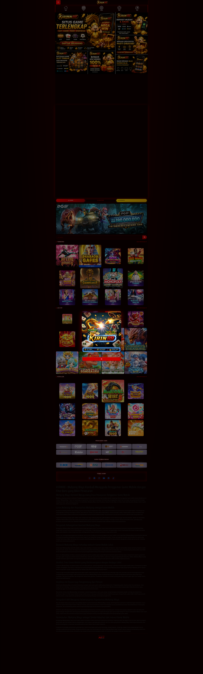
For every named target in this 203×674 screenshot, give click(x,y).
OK (101, 359)
